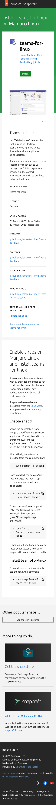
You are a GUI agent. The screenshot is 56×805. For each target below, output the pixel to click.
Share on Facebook (45, 783)
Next (42, 120)
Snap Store (36, 405)
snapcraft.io (11, 730)
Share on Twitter (38, 783)
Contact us (11, 798)
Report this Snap (18, 315)
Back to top (9, 749)
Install (25, 73)
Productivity (26, 62)
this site (24, 776)
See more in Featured (28, 619)
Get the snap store (19, 666)
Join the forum (9, 773)
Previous (34, 120)
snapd (5, 776)
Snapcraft (13, 776)
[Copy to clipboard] (42, 466)
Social (37, 62)
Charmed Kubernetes (27, 766)
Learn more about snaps (24, 715)
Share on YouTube (52, 783)
